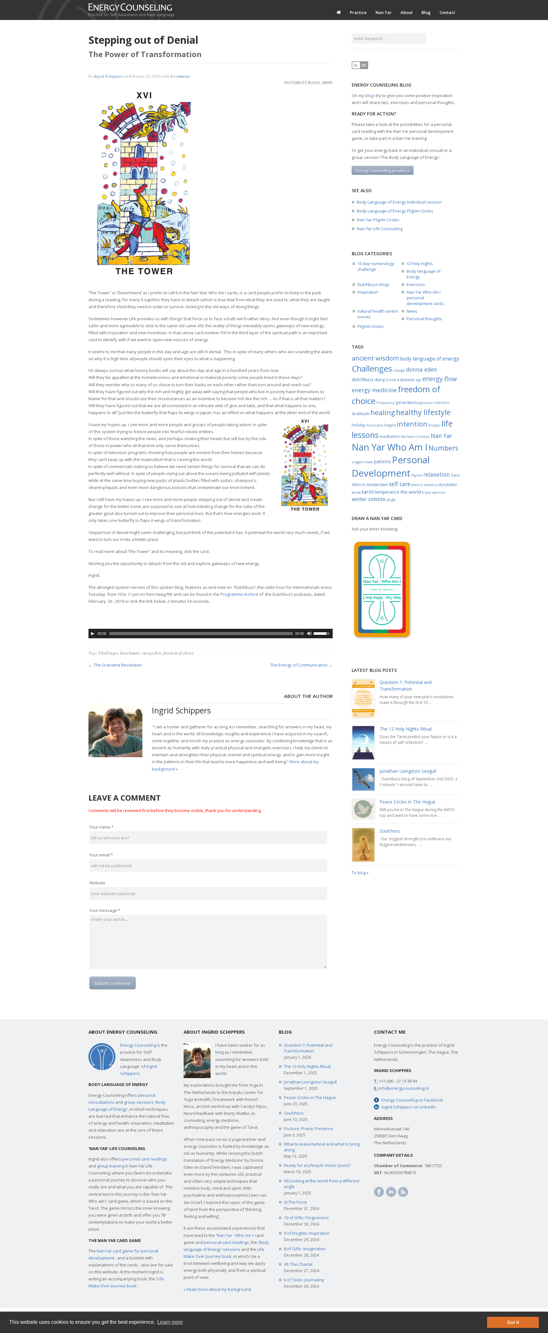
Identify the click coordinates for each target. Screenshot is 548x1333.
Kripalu (434, 425)
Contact (447, 12)
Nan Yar (383, 12)
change (399, 370)
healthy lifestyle (423, 412)
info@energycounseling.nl (403, 1088)
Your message (104, 910)
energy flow (151, 653)
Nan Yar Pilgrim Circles (378, 220)
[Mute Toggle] (309, 633)
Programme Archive (239, 594)
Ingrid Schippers (108, 76)
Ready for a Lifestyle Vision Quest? (317, 1165)
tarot (368, 491)
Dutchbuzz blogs (302, 82)
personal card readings (144, 1159)
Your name (101, 827)
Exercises (416, 284)
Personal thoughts (424, 319)
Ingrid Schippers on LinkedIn (409, 1107)
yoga (391, 499)
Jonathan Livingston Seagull (408, 771)
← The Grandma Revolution (115, 665)
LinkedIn (391, 1192)
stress (356, 492)
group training (110, 1166)
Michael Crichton (415, 436)
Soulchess (390, 831)
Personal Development (391, 466)
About (407, 12)
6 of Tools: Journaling (304, 1280)
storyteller (447, 484)
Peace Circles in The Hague (407, 802)
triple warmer (434, 492)
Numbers (443, 447)
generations (406, 402)
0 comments (180, 76)
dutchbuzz (363, 379)
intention (412, 423)
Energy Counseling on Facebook (412, 1100)
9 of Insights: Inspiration (306, 1233)
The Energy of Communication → (301, 665)
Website (97, 883)
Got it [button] (513, 1322)
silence (417, 485)
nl (356, 65)
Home (338, 12)
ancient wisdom (375, 358)
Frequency (385, 402)
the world (410, 492)
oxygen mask (362, 462)
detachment (130, 653)
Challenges (108, 653)
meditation (390, 436)
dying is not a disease (394, 379)
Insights (390, 425)
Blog (426, 12)
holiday (358, 425)
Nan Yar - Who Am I (235, 1235)
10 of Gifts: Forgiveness (306, 1217)
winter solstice (369, 499)
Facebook (379, 1192)
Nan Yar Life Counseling (379, 228)
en (364, 65)
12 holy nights (420, 263)
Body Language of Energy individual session (399, 202)
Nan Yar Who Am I (389, 447)
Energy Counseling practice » (382, 170)
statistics (430, 485)
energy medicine (374, 390)
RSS (403, 1192)
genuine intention (434, 402)
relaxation (436, 474)
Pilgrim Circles (370, 326)
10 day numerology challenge (375, 266)
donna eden (421, 369)
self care (399, 484)
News (327, 82)
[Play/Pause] (92, 633)
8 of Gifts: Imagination (305, 1249)
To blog (359, 872)
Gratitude (360, 413)
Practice (358, 12)
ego (418, 380)
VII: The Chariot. (298, 1264)
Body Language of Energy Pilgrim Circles (395, 211)
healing (382, 412)
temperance (387, 492)
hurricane (374, 425)
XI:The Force (295, 1202)
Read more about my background (218, 1289)
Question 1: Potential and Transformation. (308, 1048)
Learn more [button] (170, 1322)
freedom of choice (178, 653)
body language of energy (429, 358)
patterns (382, 461)
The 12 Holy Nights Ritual (406, 729)
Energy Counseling (138, 1045)
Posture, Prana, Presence (308, 1128)
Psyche (416, 475)
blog (369, 95)
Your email (101, 855)
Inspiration (367, 292)
